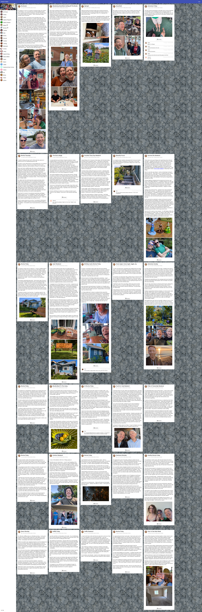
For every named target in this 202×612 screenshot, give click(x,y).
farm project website (158, 168)
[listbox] (65, 2)
